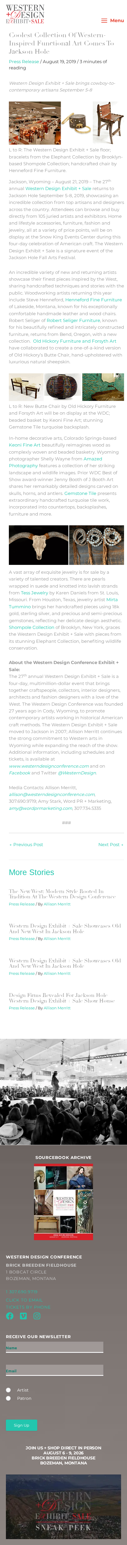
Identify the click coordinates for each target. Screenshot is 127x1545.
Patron (24, 1398)
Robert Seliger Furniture (73, 320)
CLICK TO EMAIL (24, 1300)
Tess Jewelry (34, 593)
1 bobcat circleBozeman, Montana (41, 1272)
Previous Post (26, 844)
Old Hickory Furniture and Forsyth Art (74, 341)
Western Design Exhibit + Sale (58, 188)
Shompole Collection (31, 627)
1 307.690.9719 (22, 1291)
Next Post (110, 844)
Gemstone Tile (80, 493)
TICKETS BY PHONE (28, 1307)
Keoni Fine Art (24, 445)
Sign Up (21, 1425)
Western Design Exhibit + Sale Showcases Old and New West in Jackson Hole (65, 928)
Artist (23, 1390)
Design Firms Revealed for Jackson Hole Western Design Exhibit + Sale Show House (62, 998)
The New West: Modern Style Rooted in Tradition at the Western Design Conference (62, 894)
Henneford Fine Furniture (93, 300)
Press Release (24, 61)
